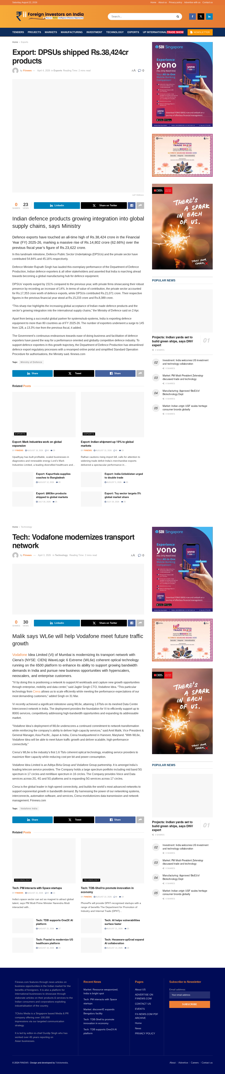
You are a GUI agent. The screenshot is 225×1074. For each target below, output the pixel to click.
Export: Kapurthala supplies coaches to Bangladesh (53, 475)
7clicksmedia (61, 1063)
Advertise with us (192, 2)
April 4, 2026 (43, 70)
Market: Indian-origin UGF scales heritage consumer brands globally (185, 407)
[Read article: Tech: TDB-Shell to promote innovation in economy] (112, 860)
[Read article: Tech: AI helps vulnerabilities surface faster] (91, 925)
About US (140, 989)
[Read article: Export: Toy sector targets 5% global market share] (91, 499)
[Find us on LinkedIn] (209, 16)
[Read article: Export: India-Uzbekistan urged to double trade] (91, 479)
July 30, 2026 (44, 502)
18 (127, 948)
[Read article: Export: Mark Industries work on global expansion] (44, 414)
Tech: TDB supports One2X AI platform (54, 922)
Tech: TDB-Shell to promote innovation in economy (107, 890)
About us (162, 2)
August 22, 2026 (35, 893)
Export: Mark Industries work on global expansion (37, 444)
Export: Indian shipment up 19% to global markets (107, 444)
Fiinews (27, 70)
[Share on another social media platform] (140, 205)
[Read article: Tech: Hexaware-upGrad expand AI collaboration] (91, 945)
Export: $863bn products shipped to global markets (52, 495)
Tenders (18, 32)
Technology (115, 32)
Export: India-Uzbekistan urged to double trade (124, 475)
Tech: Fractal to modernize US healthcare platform (54, 941)
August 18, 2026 (35, 450)
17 (59, 928)
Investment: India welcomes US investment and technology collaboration (185, 361)
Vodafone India (29, 808)
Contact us (207, 2)
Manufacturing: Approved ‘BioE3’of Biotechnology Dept (181, 392)
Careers (195, 1062)
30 (126, 482)
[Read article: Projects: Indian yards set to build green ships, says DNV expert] (182, 311)
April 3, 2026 (44, 555)
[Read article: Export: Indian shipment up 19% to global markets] (112, 414)
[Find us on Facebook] (192, 16)
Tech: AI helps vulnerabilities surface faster (122, 922)
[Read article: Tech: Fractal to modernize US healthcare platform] (22, 945)
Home (153, 2)
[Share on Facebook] (132, 205)
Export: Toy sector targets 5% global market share (123, 495)
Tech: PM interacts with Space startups (37, 888)
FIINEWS (24, 1063)
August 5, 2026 (113, 482)
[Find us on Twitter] (201, 16)
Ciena (36, 691)
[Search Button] (178, 16)
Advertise (183, 1062)
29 (53, 450)
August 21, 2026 (114, 928)
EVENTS (140, 1008)
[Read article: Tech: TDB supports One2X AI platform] (22, 925)
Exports (133, 32)
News (138, 1028)
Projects (34, 32)
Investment (94, 32)
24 (59, 948)
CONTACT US (143, 1003)
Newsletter (201, 32)
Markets (51, 32)
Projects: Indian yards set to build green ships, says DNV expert (172, 341)
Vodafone (19, 655)
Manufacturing (72, 32)
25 (55, 502)
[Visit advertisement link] (182, 226)
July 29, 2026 (112, 502)
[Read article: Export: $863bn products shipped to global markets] (22, 499)
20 (59, 482)
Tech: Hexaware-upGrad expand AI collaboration (124, 941)
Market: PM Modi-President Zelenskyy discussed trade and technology (183, 377)
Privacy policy (175, 2)
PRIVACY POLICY (145, 1033)
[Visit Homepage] (50, 16)
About (173, 1062)
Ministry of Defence (31, 362)
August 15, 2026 (103, 450)
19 (122, 450)
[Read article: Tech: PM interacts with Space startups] (44, 860)
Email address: (177, 989)
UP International (163, 32)
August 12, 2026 (46, 482)
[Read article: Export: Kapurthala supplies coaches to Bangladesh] (22, 479)
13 (53, 893)
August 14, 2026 (114, 948)
